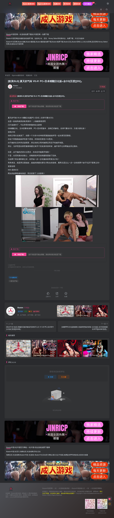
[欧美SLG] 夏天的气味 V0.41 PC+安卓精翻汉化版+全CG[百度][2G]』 (45, 81)
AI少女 (40, 38)
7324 (21, 311)
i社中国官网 (19, 44)
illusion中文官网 (11, 42)
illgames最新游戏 (18, 75)
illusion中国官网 (47, 488)
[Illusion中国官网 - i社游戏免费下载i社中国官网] (11, 489)
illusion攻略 (22, 42)
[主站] (109, 499)
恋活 (45, 38)
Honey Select (53, 38)
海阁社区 (23, 451)
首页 (8, 75)
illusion (15, 85)
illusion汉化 (67, 42)
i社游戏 (12, 44)
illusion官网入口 (77, 42)
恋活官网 (95, 42)
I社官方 (17, 451)
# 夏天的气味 (13, 281)
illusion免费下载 (57, 42)
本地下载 (20, 106)
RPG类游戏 (74, 455)
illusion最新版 (31, 42)
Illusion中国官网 (11, 38)
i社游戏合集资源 (64, 488)
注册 (64, 377)
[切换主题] (109, 504)
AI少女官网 (87, 42)
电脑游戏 (29, 75)
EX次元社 (37, 451)
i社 (56, 488)
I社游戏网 (30, 451)
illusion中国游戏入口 (78, 488)
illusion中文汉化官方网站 (43, 455)
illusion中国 (10, 451)
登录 (51, 377)
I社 (88, 488)
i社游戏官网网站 (97, 488)
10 (31, 311)
